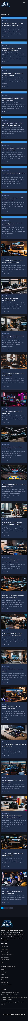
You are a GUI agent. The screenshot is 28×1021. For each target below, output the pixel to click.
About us (3, 969)
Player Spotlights (5, 952)
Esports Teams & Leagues (7, 954)
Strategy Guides (5, 977)
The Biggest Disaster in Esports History (10, 992)
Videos (2, 974)
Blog (2, 962)
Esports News (4, 946)
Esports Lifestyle (5, 957)
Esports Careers (5, 20)
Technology (4, 972)
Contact (3, 979)
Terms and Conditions (6, 985)
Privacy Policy (4, 982)
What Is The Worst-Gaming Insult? (9, 994)
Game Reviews (4, 949)
